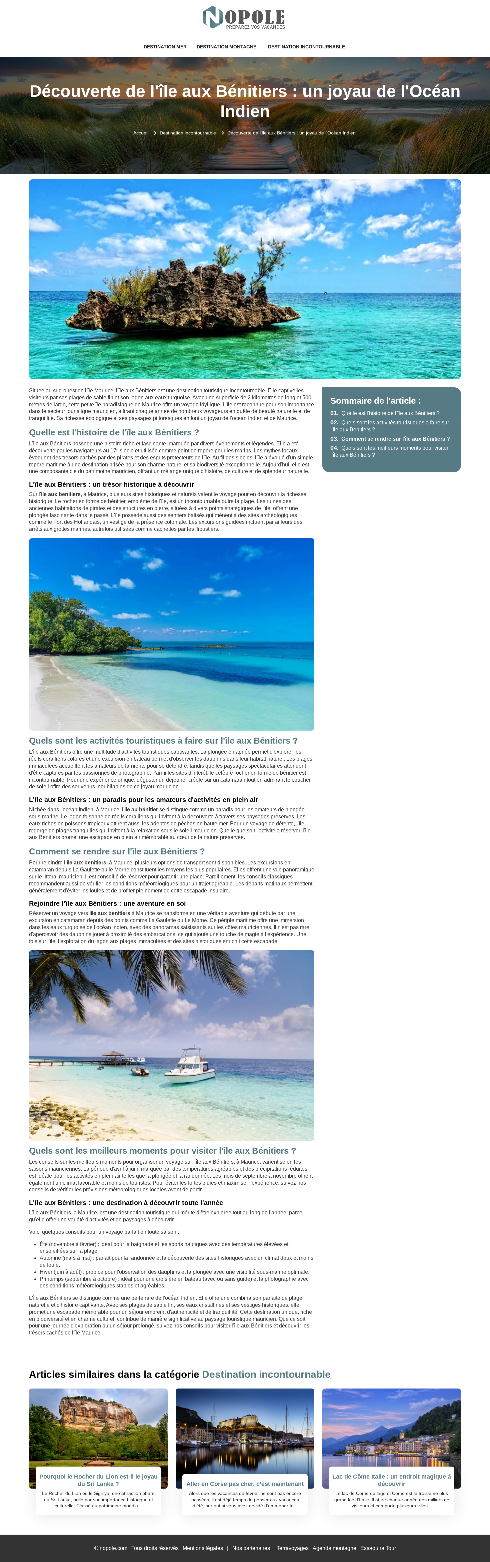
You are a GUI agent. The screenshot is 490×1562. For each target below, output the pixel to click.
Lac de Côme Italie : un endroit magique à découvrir (391, 1480)
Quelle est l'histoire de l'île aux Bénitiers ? (385, 413)
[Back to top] (471, 1543)
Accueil (140, 132)
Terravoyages (293, 1548)
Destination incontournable (306, 46)
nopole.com (113, 1548)
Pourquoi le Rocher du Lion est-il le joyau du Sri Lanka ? (98, 1480)
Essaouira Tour (378, 1548)
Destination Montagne (226, 46)
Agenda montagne (334, 1548)
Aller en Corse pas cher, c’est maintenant (245, 1484)
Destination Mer (165, 46)
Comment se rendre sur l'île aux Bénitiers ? (390, 439)
